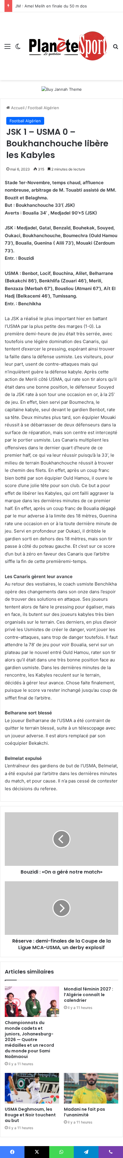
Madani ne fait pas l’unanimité (84, 1112)
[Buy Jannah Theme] (61, 89)
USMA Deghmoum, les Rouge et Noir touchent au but (30, 1114)
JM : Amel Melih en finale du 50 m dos (51, 6)
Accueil (17, 107)
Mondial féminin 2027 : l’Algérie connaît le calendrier (88, 994)
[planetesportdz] (66, 46)
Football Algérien (43, 107)
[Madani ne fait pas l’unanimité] (91, 1088)
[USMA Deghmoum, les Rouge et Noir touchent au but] (32, 1088)
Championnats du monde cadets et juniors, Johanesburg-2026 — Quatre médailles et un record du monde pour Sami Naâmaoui (29, 1040)
